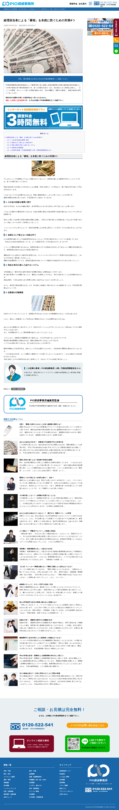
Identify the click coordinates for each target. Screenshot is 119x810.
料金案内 (62, 774)
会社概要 (62, 779)
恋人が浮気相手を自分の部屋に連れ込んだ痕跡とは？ (38, 602)
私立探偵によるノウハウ (35, 9)
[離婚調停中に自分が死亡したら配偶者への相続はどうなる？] (11, 649)
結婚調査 (32, 774)
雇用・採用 (7, 779)
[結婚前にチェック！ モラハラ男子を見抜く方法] (11, 595)
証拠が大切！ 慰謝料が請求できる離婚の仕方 (36, 620)
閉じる (46, 133)
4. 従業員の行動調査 (15, 147)
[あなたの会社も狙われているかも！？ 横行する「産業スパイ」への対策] (11, 524)
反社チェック (8, 797)
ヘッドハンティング (10, 788)
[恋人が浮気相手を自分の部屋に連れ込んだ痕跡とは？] (11, 613)
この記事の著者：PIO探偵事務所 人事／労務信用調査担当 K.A (29, 150)
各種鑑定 (38, 779)
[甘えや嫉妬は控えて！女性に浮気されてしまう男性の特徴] (11, 684)
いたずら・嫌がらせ (35, 785)
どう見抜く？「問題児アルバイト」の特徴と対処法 (37, 531)
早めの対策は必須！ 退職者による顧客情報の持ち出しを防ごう (42, 655)
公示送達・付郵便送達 (36, 797)
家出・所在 (7, 774)
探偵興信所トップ (65, 771)
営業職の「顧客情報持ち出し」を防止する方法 (36, 549)
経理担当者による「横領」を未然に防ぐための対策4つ (23, 137)
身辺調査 (32, 794)
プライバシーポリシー (66, 791)
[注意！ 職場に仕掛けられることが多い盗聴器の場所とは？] (11, 435)
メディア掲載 (64, 785)
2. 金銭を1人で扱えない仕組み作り (20, 142)
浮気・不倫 (7, 771)
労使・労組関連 (8, 791)
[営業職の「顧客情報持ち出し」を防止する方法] (11, 560)
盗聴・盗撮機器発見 (35, 776)
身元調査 (6, 785)
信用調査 (32, 782)
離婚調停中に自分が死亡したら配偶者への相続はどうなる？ (41, 637)
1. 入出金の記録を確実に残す (18, 140)
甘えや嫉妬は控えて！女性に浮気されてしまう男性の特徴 (40, 673)
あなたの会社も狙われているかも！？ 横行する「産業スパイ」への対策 (45, 513)
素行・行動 (32, 771)
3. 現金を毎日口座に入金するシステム (21, 145)
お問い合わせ (64, 794)
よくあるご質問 (64, 776)
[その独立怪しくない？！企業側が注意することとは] (11, 507)
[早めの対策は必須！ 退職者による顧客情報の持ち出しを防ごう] (11, 667)
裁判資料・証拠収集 (10, 794)
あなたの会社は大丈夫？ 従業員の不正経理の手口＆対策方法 (41, 442)
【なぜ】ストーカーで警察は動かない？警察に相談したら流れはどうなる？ (46, 566)
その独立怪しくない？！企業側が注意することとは (37, 495)
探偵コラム (26, 9)
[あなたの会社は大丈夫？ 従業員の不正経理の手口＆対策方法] (11, 453)
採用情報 (62, 782)
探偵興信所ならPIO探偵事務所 (10, 9)
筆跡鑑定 (6, 782)
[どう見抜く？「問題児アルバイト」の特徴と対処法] (11, 542)
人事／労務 (21, 9)
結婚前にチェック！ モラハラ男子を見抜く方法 (36, 584)
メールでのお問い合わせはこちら (87, 725)
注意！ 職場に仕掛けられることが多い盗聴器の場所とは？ (41, 424)
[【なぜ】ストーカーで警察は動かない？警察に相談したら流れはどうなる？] (11, 578)
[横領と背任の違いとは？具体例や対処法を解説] (11, 471)
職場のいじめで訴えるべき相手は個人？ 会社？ (37, 477)
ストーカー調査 (34, 791)
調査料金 (73, 4)
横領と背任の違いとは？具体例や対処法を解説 (36, 460)
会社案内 (82, 4)
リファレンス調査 (9, 776)
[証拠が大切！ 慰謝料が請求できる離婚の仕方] (11, 631)
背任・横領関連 (18, 389)
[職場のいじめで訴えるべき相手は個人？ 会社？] (11, 489)
